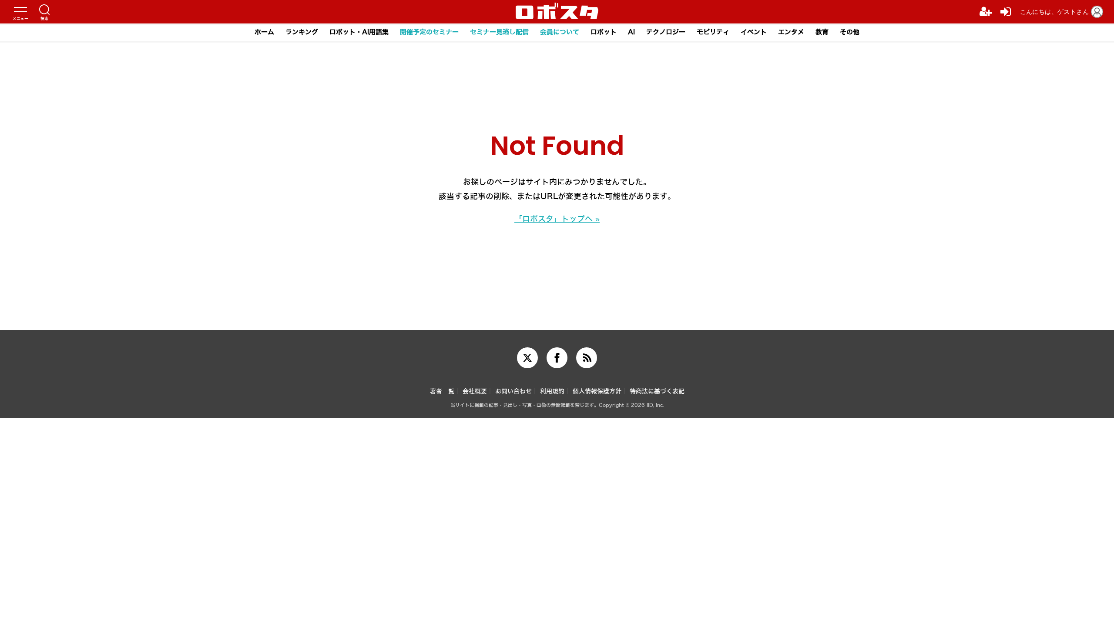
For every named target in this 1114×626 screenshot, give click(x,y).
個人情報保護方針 (597, 391)
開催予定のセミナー (429, 32)
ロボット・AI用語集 (359, 32)
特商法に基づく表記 (657, 391)
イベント (754, 32)
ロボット (604, 32)
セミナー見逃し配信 (499, 32)
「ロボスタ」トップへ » (557, 219)
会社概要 (475, 391)
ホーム (264, 32)
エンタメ (791, 32)
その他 (849, 32)
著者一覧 (442, 391)
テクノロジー (665, 32)
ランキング (301, 32)
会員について (559, 32)
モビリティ (713, 32)
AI (631, 32)
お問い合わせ (513, 391)
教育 (822, 32)
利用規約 (552, 391)
